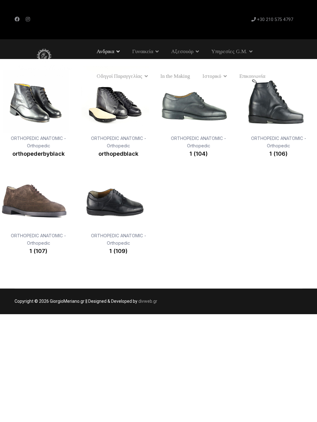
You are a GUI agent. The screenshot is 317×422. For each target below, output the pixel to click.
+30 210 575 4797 (275, 19)
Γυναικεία (142, 51)
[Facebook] (17, 19)
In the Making (175, 76)
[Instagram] (28, 19)
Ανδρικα (105, 51)
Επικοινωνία (252, 76)
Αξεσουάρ (182, 51)
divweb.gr (147, 301)
